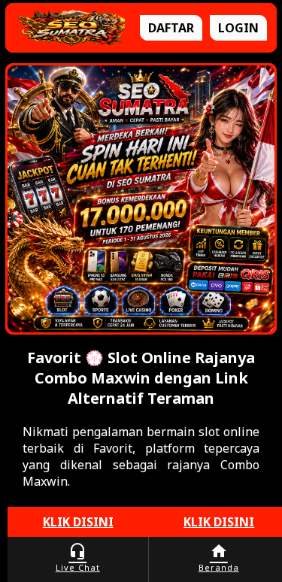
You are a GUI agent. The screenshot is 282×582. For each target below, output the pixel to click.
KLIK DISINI (78, 522)
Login (238, 28)
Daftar (171, 28)
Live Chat (78, 557)
